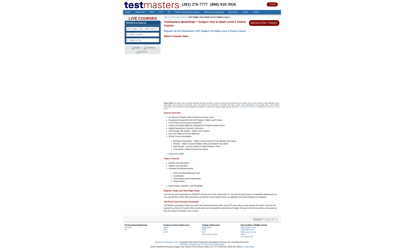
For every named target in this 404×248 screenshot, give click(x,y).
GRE (165, 230)
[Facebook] (149, 48)
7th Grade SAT (247, 237)
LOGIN (272, 4)
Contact (256, 12)
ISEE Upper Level (248, 227)
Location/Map (248, 247)
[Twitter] (136, 48)
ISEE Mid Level (247, 230)
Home (128, 12)
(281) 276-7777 (195, 4)
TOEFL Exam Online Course (187, 12)
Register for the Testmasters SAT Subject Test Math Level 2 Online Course (205, 31)
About (245, 12)
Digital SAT (140, 12)
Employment (219, 244)
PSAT (152, 12)
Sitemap (183, 244)
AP (169, 12)
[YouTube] (142, 52)
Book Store (233, 12)
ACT (161, 12)
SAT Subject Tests (178, 17)
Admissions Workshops (214, 12)
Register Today (264, 23)
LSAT (165, 232)
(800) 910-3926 (223, 4)
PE (126, 230)
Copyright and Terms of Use (200, 244)
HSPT (243, 234)
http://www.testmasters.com (166, 242)
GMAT (166, 227)
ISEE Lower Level (248, 232)
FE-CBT (128, 227)
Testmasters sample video (248, 107)
